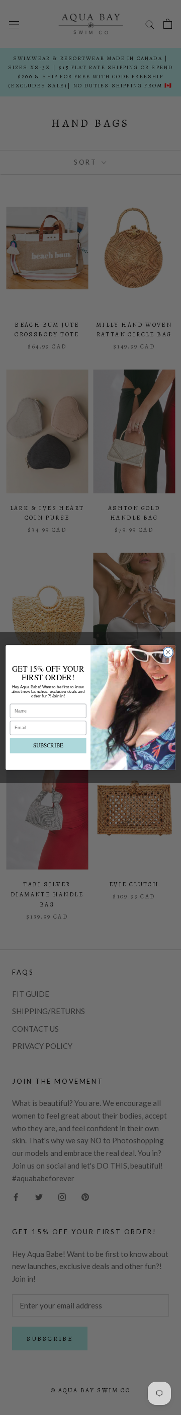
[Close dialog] (168, 652)
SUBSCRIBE (48, 745)
